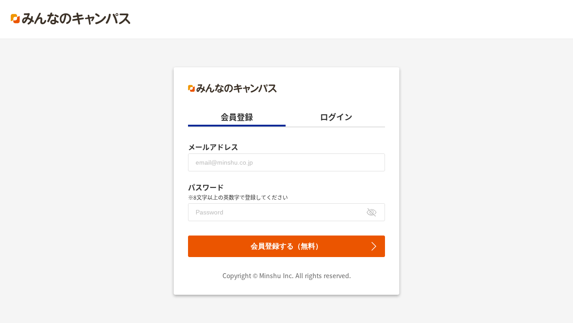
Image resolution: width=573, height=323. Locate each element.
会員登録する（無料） (286, 246)
